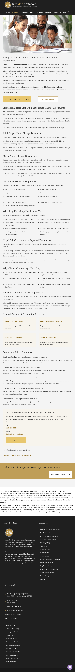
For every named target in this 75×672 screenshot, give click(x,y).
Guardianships (44, 553)
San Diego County (11, 648)
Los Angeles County (12, 632)
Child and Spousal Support (48, 539)
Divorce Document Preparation (50, 529)
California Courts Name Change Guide (17, 455)
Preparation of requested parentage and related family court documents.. (19, 340)
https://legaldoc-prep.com (15, 610)
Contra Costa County (12, 628)
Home (8, 12)
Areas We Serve (27, 12)
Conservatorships (45, 549)
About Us (40, 12)
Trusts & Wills (44, 556)
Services (15, 12)
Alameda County (11, 625)
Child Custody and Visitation (49, 536)
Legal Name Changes (47, 566)
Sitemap (42, 579)
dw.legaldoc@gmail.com (14, 434)
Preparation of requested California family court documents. (19, 324)
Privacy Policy (44, 576)
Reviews (48, 12)
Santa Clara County (12, 658)
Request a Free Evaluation (16, 441)
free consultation (58, 474)
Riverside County (11, 638)
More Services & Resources (49, 569)
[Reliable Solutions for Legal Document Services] (21, 5)
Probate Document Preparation (50, 559)
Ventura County (11, 662)
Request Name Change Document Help (17, 100)
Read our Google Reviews (13, 614)
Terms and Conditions (47, 572)
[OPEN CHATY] (69, 667)
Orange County (10, 635)
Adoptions (43, 546)
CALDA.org (55, 512)
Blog (64, 12)
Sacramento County (12, 642)
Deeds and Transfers (46, 562)
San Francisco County (12, 652)
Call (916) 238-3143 (48, 100)
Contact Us (57, 12)
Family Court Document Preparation (51, 533)
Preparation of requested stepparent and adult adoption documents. (54, 340)
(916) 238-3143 (11, 428)
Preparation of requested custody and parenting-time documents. (55, 324)
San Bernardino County (13, 645)
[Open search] (68, 12)
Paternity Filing (45, 543)
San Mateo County (12, 655)
